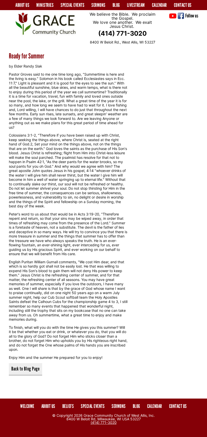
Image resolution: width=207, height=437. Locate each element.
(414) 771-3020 (122, 33)
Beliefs (68, 406)
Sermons (98, 5)
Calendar (159, 5)
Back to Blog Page (25, 369)
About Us (48, 406)
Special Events (72, 5)
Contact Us (183, 5)
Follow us (191, 16)
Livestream (136, 5)
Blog (116, 5)
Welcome (27, 406)
